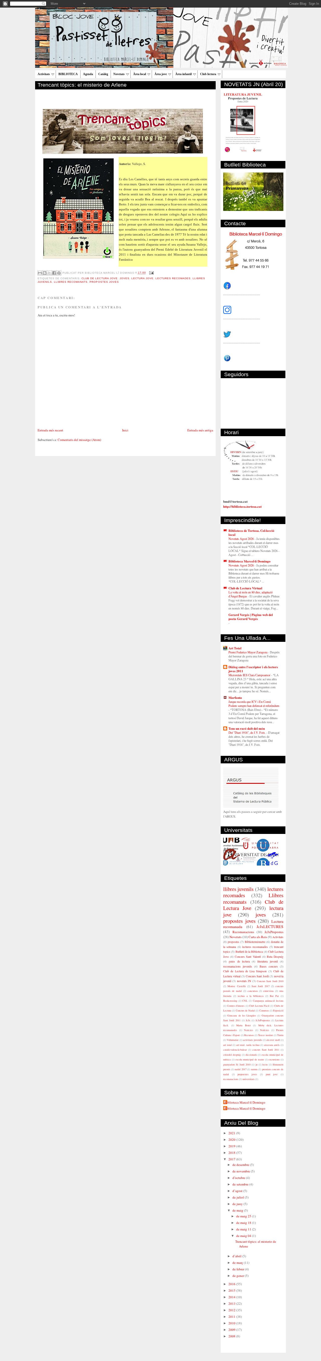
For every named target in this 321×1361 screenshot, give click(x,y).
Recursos (249, 1035)
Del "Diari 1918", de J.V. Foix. (247, 732)
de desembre (241, 1164)
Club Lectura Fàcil (259, 1005)
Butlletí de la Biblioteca (249, 951)
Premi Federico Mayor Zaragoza (248, 652)
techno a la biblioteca (251, 996)
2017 (232, 1159)
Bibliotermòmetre (255, 942)
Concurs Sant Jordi (257, 976)
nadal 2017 (241, 1069)
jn (257, 1064)
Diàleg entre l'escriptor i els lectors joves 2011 (253, 668)
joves (124, 278)
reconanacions (230, 1079)
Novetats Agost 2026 (241, 539)
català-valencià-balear (235, 1049)
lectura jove (142, 278)
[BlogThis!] (44, 272)
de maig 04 (244, 1235)
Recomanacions (243, 932)
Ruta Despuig (275, 956)
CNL (245, 1000)
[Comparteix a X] (49, 272)
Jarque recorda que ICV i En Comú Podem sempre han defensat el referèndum (253, 704)
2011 (232, 1316)
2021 (232, 1133)
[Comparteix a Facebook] (54, 272)
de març (238, 1262)
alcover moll (273, 1040)
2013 (232, 1303)
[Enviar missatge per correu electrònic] (151, 272)
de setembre (240, 1184)
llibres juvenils (238, 888)
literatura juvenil (267, 961)
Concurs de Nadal (245, 1010)
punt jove (272, 1074)
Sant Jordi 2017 (261, 986)
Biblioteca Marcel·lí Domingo (249, 561)
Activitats (44, 74)
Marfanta (235, 697)
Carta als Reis (258, 937)
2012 (232, 1310)
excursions (274, 1059)
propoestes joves (247, 1074)
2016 (232, 1284)
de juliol (238, 1197)
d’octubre (239, 1177)
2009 (232, 1329)
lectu (265, 1064)
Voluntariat (232, 1040)
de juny (238, 1204)
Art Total (235, 648)
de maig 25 (244, 1216)
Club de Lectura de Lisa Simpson (245, 971)
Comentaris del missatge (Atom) (79, 439)
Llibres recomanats (71, 281)
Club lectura (208, 74)
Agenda (88, 74)
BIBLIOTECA (68, 74)
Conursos (264, 1010)
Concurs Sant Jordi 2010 (270, 981)
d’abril (237, 1256)
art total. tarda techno (248, 1045)
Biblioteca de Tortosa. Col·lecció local (251, 532)
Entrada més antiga (200, 430)
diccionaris (251, 1054)
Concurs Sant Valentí (248, 956)
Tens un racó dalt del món (246, 728)
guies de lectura (239, 961)
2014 (232, 1297)
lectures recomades (173, 278)
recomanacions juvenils (237, 966)
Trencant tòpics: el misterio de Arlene (82, 85)
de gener (238, 1275)
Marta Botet (243, 1025)
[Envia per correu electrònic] (39, 272)
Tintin (280, 1035)
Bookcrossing (230, 1000)
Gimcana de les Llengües (241, 1015)
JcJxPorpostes (263, 1020)
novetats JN (244, 981)
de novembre (241, 1171)
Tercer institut (265, 1035)
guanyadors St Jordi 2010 (237, 1064)
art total (227, 1045)
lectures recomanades (255, 947)
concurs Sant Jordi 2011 (265, 1049)
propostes (233, 942)
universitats (249, 1079)
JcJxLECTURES (270, 926)
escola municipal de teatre (249, 1059)
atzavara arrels (272, 1045)
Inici (125, 430)
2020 (232, 1139)
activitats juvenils (252, 1040)
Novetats (119, 74)
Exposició (278, 1010)
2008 (232, 1336)
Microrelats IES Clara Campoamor (249, 675)
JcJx (248, 1020)
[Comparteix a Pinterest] (58, 272)
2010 (232, 1323)
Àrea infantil (183, 74)
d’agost (237, 1190)
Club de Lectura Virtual (245, 588)
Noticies (248, 1030)
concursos (253, 991)
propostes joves (104, 281)
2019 (232, 1146)
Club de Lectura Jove (99, 278)
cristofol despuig (232, 1054)
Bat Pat (274, 996)
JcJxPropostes (274, 932)
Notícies (264, 1030)
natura (254, 1069)
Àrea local (139, 74)
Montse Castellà (236, 986)
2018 (232, 1152)
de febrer (238, 1269)
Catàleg (103, 74)
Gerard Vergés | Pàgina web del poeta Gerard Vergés (250, 616)
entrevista (268, 991)
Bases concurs (269, 966)
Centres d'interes (236, 1005)
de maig (238, 1210)
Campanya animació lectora (268, 1000)
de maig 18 (244, 1222)
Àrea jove (160, 74)
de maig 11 (244, 1229)
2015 (232, 1290)
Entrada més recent (50, 430)
